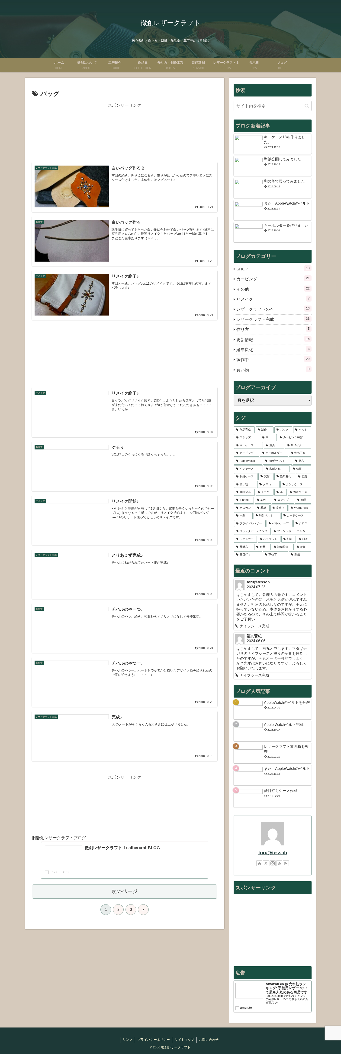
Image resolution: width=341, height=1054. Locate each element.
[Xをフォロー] (266, 863)
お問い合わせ (209, 1039)
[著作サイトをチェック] (259, 863)
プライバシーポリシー (153, 1039)
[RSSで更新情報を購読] (286, 863)
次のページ (125, 891)
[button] (307, 106)
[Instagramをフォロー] (273, 863)
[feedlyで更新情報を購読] (279, 863)
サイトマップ (184, 1039)
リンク (127, 1039)
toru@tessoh (272, 852)
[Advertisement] (124, 132)
